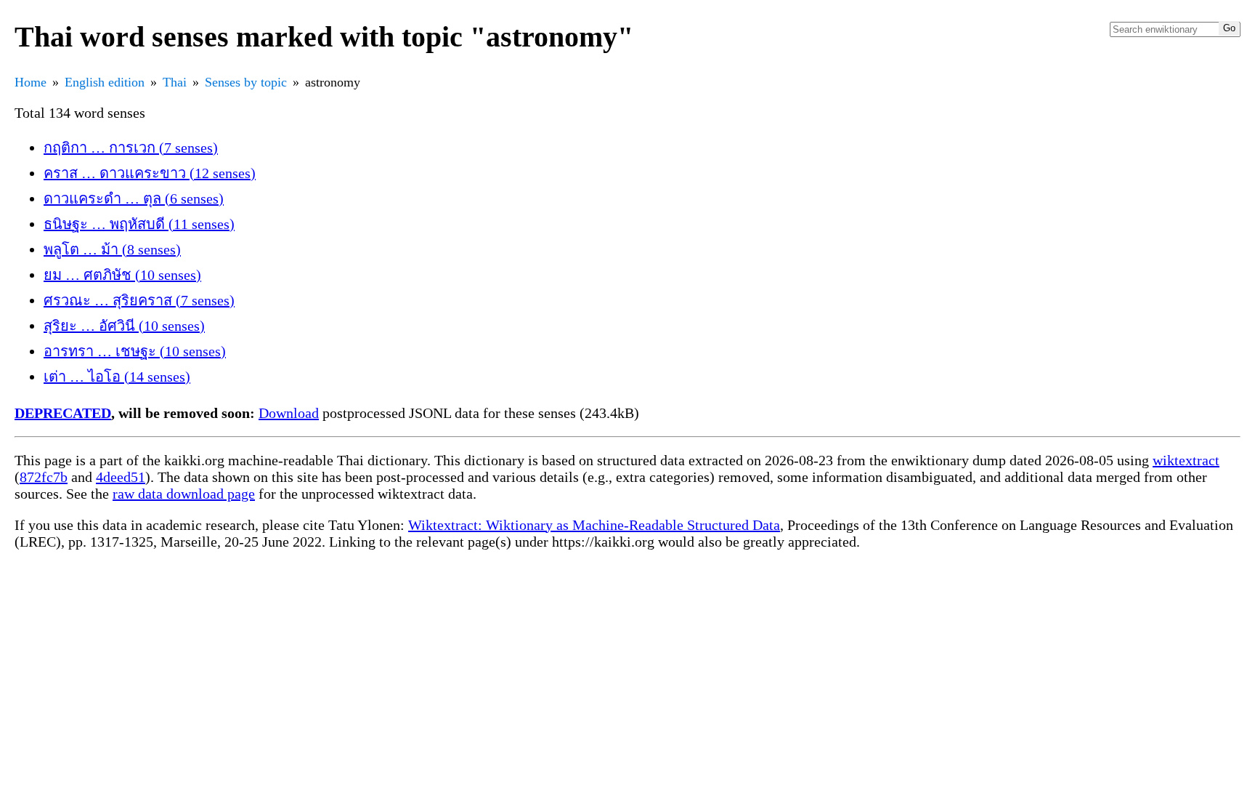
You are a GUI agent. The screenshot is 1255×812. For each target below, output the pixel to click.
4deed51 (120, 477)
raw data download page (184, 494)
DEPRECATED (63, 413)
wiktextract (1186, 460)
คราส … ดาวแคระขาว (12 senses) (150, 173)
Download (289, 413)
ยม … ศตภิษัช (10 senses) (122, 275)
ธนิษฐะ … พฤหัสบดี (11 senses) (139, 224)
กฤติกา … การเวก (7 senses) (131, 148)
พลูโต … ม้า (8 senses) (112, 249)
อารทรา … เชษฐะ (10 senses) (135, 351)
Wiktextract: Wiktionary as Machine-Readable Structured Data (594, 525)
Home (30, 82)
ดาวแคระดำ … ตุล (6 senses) (134, 198)
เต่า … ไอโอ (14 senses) (117, 377)
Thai (175, 82)
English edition (105, 82)
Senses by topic (246, 82)
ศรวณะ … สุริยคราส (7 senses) (139, 300)
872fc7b (44, 477)
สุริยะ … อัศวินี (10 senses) (124, 326)
